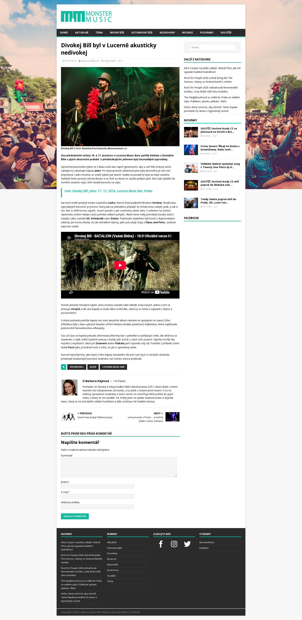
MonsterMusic (206, 542)
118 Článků (119, 381)
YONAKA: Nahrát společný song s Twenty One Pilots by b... (220, 165)
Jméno (64, 482)
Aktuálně (81, 32)
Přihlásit (136, 612)
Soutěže (226, 32)
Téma (99, 32)
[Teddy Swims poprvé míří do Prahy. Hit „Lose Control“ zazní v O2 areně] (191, 206)
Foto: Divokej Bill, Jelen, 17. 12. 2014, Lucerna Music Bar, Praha (108, 191)
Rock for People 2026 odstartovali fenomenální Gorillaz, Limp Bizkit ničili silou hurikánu (80, 571)
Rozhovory (167, 32)
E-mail (65, 492)
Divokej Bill (77, 366)
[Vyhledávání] (212, 47)
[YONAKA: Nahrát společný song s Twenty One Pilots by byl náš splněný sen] (191, 170)
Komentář (67, 455)
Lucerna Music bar (113, 366)
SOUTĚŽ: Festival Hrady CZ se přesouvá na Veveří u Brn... (219, 130)
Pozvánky (206, 32)
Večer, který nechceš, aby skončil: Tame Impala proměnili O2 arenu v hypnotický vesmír (79, 597)
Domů (64, 32)
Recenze (187, 32)
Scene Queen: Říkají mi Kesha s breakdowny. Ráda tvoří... (220, 147)
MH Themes (103, 612)
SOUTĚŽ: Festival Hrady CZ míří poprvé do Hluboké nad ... (220, 183)
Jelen (93, 366)
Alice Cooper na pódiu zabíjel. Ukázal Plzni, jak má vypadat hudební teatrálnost (80, 546)
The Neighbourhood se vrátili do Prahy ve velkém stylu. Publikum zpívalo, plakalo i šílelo (81, 584)
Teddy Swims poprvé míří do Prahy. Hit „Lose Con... (218, 201)
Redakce (204, 547)
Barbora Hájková (90, 60)
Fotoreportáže (142, 32)
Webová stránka (70, 502)
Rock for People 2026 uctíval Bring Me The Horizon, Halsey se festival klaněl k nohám (81, 558)
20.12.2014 (71, 60)
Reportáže (117, 32)
